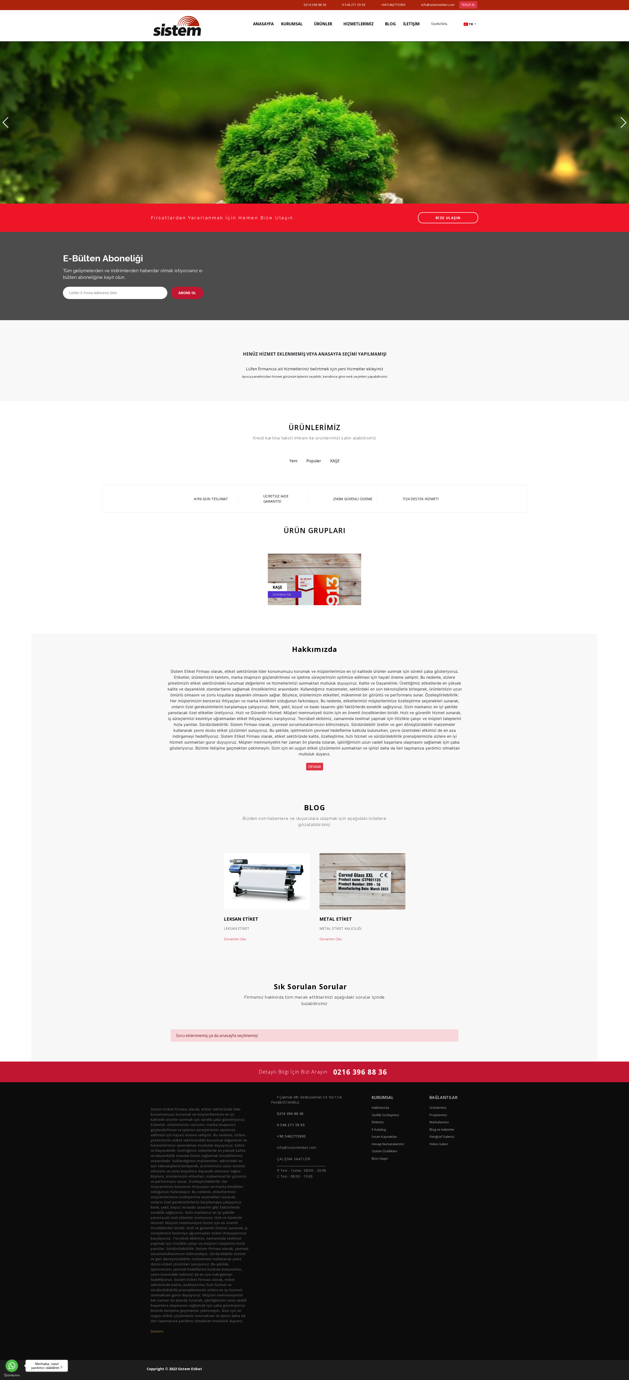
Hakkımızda (380, 1107)
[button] (437, 24)
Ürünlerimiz (438, 1107)
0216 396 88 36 (315, 5)
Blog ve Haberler (441, 1129)
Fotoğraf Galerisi (441, 1136)
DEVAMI (314, 767)
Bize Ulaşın (380, 1158)
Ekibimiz (378, 1122)
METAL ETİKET (335, 919)
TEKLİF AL (468, 4)
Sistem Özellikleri (384, 1151)
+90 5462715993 (393, 5)
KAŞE (335, 461)
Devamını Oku (235, 939)
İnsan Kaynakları (384, 1136)
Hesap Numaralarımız (388, 1144)
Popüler (313, 461)
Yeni (293, 461)
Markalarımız (439, 1122)
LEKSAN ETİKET (241, 919)
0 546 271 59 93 (353, 5)
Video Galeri (438, 1144)
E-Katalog (379, 1129)
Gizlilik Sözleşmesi (385, 1115)
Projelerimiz (438, 1115)
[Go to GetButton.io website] (12, 1375)
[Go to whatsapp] (12, 1366)
